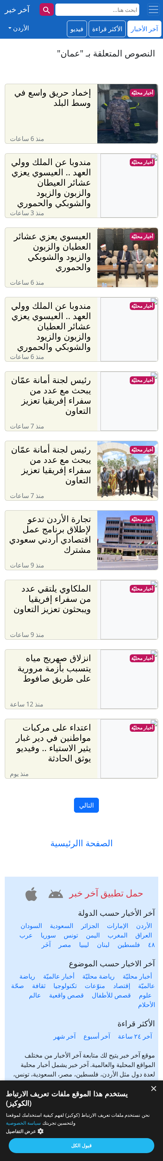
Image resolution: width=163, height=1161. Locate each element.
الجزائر (90, 925)
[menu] (153, 9)
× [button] (154, 1089)
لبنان (103, 944)
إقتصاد (121, 985)
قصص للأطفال (111, 995)
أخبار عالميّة (58, 976)
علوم (145, 995)
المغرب (117, 935)
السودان (31, 925)
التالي (86, 805)
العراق (143, 935)
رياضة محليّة (98, 976)
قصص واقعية (66, 995)
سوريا (48, 935)
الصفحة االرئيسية (81, 843)
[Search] (47, 9)
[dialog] (81, 1120)
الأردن (144, 925)
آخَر (46, 944)
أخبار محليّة (142, 92)
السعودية (61, 925)
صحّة (17, 985)
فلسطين (129, 944)
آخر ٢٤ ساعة (135, 1036)
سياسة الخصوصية (23, 1123)
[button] (54, 892)
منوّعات (95, 985)
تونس (71, 935)
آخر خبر (17, 9)
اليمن (93, 935)
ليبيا (84, 944)
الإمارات (117, 925)
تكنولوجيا (65, 985)
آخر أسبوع (96, 1036)
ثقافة (38, 985)
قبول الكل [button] (81, 1145)
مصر (65, 944)
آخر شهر (64, 1036)
